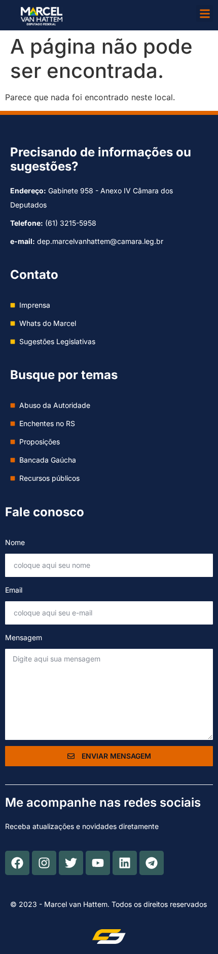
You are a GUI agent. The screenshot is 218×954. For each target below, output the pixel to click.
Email (13, 590)
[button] (204, 13)
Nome (15, 542)
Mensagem (23, 637)
